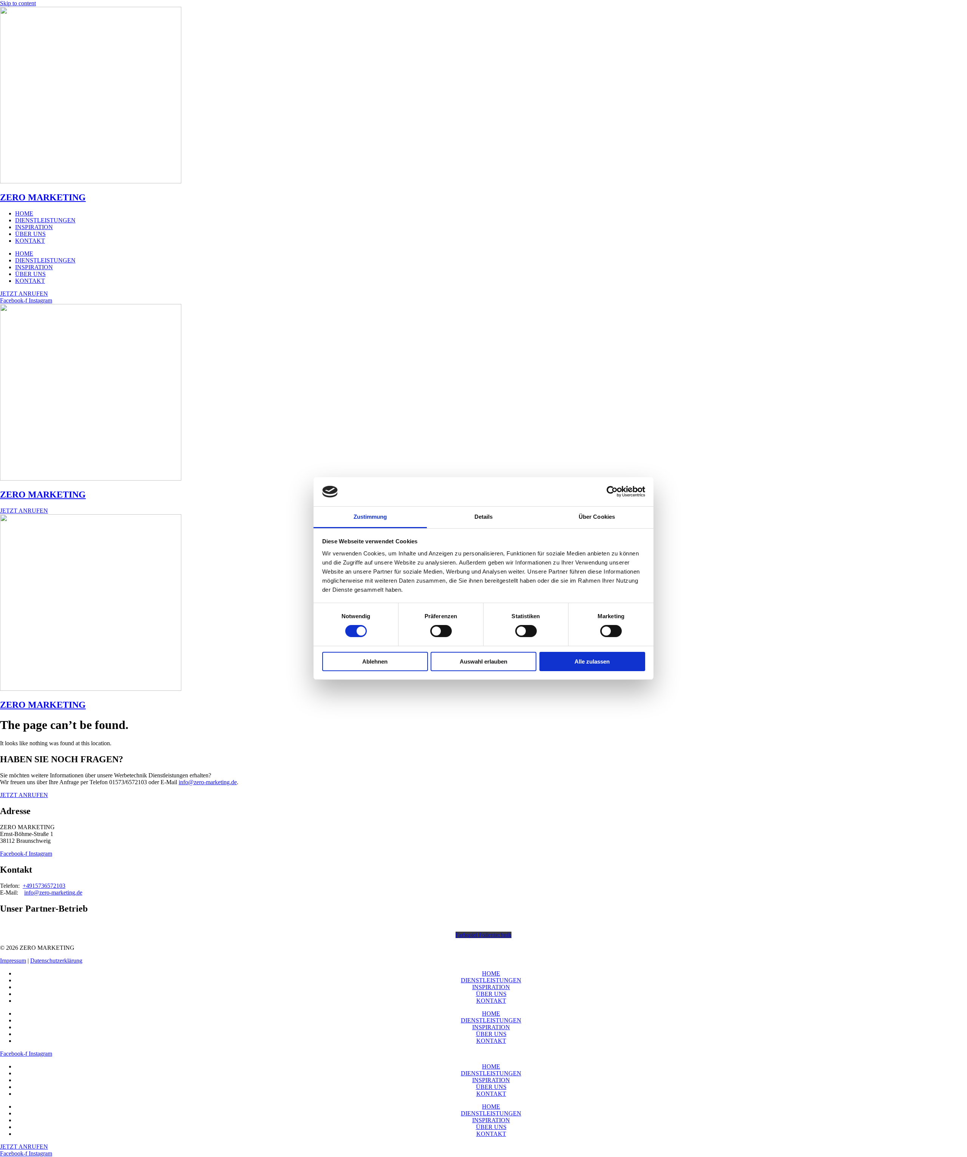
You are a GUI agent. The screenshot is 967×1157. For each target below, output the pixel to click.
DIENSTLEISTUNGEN (45, 220)
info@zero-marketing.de (208, 782)
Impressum (13, 960)
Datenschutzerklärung (56, 960)
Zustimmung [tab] (370, 516)
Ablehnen (375, 661)
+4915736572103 (44, 885)
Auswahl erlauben (483, 661)
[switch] (441, 631)
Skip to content (18, 3)
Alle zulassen (592, 661)
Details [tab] (483, 516)
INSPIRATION (34, 227)
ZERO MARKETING (43, 197)
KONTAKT (30, 240)
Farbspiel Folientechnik (483, 935)
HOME (24, 213)
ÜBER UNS (30, 234)
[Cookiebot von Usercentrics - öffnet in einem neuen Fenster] (612, 491)
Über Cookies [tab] (597, 516)
